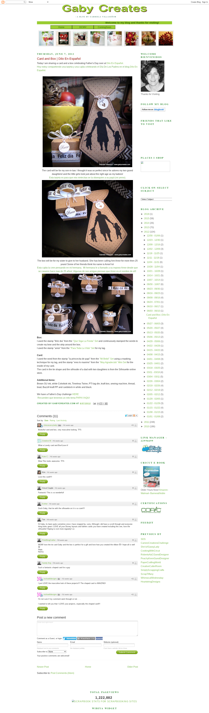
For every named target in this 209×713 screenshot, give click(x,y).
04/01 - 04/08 (154, 359)
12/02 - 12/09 (154, 249)
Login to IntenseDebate (69, 638)
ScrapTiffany (147, 574)
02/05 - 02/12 (154, 394)
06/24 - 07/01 (154, 302)
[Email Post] (94, 403)
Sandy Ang (46, 563)
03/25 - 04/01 (154, 363)
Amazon (163, 490)
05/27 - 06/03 (154, 323)
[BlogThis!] (101, 403)
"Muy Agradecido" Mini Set (113, 362)
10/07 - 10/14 (154, 280)
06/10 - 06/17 (154, 306)
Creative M (46, 441)
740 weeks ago (51, 519)
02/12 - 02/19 (154, 390)
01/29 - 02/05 (154, 399)
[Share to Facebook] (106, 403)
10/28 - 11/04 (153, 266)
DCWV (82, 27)
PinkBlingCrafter (48, 540)
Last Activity (61, 420)
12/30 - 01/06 (154, 235)
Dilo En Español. (115, 63)
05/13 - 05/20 (154, 332)
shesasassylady (50, 425)
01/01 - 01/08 (154, 416)
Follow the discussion (135, 415)
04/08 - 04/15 (154, 354)
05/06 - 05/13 (154, 337)
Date (46, 420)
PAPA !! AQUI (83, 398)
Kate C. (45, 456)
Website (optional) (111, 642)
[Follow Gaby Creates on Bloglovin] (153, 111)
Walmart (145, 493)
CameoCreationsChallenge (154, 543)
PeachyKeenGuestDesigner (155, 558)
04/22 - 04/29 (154, 346)
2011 (147, 422)
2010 (147, 426)
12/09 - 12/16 (154, 244)
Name (39, 642)
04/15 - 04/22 (154, 350)
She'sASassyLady (150, 547)
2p (59, 579)
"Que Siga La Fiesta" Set (85, 341)
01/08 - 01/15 (154, 412)
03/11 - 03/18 (153, 372)
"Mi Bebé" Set (107, 359)
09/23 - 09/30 (154, 289)
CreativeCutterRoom (151, 566)
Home (61, 27)
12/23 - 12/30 (154, 240)
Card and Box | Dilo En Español (59, 58)
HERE (75, 394)
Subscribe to (42, 652)
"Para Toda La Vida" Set (82, 348)
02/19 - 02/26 (154, 385)
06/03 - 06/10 (154, 311)
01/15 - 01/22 (154, 408)
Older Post (132, 667)
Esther (44, 504)
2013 (147, 227)
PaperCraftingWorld (151, 562)
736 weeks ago (57, 563)
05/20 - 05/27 (154, 328)
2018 (147, 214)
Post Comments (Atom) (62, 673)
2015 (147, 218)
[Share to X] (103, 403)
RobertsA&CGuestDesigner (155, 554)
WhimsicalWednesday (152, 578)
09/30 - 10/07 (154, 284)
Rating (52, 420)
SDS (143, 539)
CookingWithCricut (150, 551)
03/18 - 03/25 (154, 368)
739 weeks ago (62, 540)
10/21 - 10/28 (154, 271)
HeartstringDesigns (150, 581)
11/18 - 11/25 (153, 253)
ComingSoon (104, 27)
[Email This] (98, 403)
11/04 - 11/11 (153, 262)
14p (59, 425)
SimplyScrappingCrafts (152, 570)
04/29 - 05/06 (154, 341)
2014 (147, 223)
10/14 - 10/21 (154, 275)
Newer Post (43, 667)
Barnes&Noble (157, 493)
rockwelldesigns (50, 579)
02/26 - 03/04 (154, 381)
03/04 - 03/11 (153, 376)
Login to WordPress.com (86, 638)
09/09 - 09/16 (154, 297)
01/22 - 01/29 (154, 403)
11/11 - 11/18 (153, 258)
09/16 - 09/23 (154, 293)
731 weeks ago (67, 579)
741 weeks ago (68, 425)
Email (72, 642)
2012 (147, 232)
